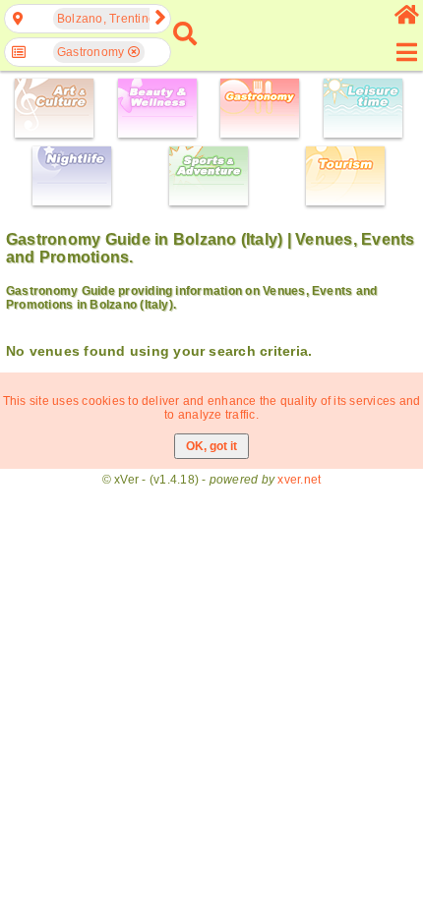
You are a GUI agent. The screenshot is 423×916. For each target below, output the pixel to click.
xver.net (299, 480)
